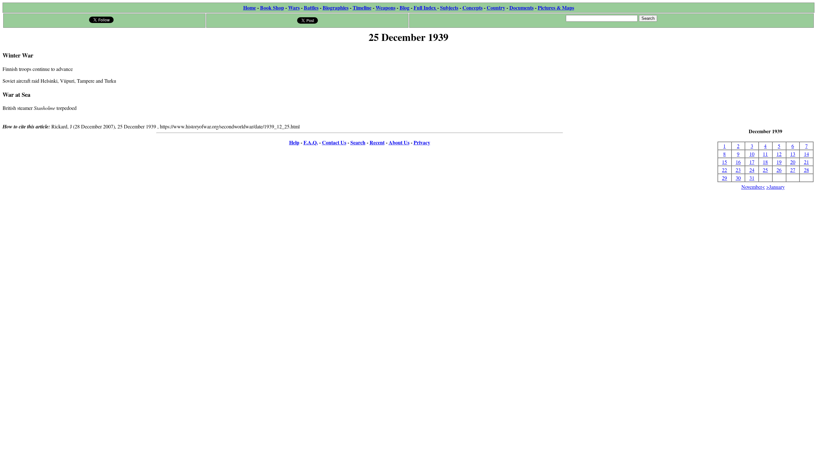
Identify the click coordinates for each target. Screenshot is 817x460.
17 (751, 161)
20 (792, 161)
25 (765, 169)
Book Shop (272, 7)
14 (806, 153)
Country (496, 7)
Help (294, 142)
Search (357, 142)
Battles (311, 7)
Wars (294, 7)
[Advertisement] (765, 86)
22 (724, 169)
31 (751, 177)
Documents (521, 7)
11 (765, 153)
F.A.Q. (311, 142)
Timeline (362, 7)
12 (779, 153)
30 (738, 177)
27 (792, 169)
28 (806, 169)
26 (779, 169)
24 (751, 169)
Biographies (336, 7)
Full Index (425, 7)
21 (806, 161)
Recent (377, 142)
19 (779, 161)
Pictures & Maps (556, 7)
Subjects (449, 7)
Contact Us (334, 142)
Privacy (422, 142)
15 (724, 161)
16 (738, 161)
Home (249, 7)
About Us (399, 142)
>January (775, 186)
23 (738, 169)
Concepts (472, 7)
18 (765, 161)
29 (724, 177)
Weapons (385, 7)
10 (751, 153)
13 (792, 153)
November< (753, 186)
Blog (404, 7)
